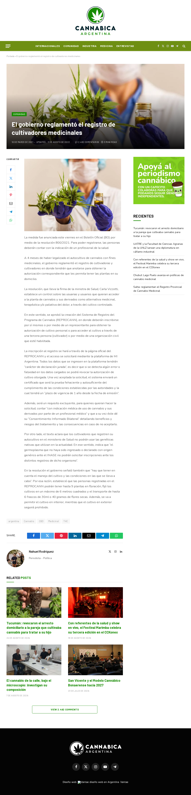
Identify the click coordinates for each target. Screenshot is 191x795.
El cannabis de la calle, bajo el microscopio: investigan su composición (29, 685)
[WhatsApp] (11, 220)
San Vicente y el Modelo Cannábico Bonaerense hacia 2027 (94, 682)
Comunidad (71, 45)
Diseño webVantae (95, 781)
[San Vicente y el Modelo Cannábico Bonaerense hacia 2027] (95, 659)
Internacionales (47, 45)
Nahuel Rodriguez (41, 551)
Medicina (106, 45)
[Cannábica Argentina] (95, 20)
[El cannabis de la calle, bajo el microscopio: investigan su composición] (34, 659)
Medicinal (53, 521)
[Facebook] (11, 169)
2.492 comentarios (88, 142)
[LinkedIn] (11, 186)
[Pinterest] (11, 195)
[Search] (183, 46)
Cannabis (29, 521)
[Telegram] (11, 211)
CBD (41, 521)
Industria (89, 45)
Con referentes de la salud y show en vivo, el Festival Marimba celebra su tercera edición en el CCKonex (94, 627)
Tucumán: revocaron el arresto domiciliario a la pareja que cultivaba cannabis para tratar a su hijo (34, 627)
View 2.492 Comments (65, 709)
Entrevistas (125, 45)
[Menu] (8, 46)
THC (65, 521)
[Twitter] (11, 178)
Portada (10, 56)
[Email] (11, 203)
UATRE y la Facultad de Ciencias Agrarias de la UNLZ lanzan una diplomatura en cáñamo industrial (158, 248)
